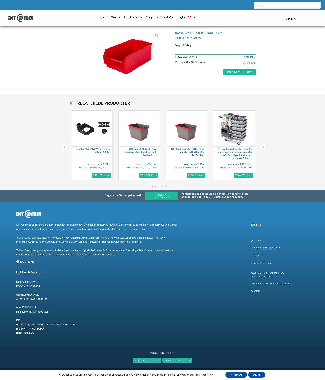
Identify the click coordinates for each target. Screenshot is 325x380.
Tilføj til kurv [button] (101, 175)
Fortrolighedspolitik (271, 283)
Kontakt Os (165, 17)
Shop (149, 17)
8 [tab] (176, 186)
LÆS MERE (27, 261)
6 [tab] (169, 186)
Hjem (103, 17)
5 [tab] (166, 186)
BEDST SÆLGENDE (265, 248)
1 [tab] (152, 186)
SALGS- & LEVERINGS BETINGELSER (267, 274)
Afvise (256, 374)
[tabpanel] (93, 145)
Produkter (131, 17)
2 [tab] (155, 186)
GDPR (255, 290)
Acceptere (236, 374)
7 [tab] (172, 186)
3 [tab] (159, 186)
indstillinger (208, 374)
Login (181, 17)
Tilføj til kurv (239, 72)
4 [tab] (162, 186)
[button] (64, 146)
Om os (115, 17)
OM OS (256, 241)
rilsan (257, 255)
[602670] (128, 55)
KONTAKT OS (261, 262)
